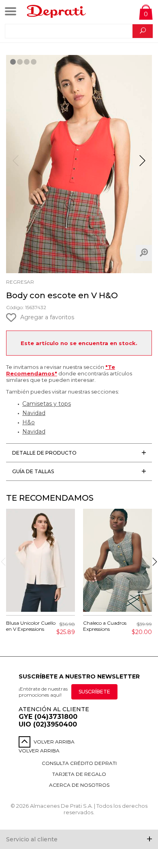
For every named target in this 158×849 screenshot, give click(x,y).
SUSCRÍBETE (94, 692)
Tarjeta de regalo (79, 774)
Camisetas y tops (46, 403)
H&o (28, 422)
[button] (142, 164)
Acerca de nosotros (79, 785)
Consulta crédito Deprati (79, 763)
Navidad (33, 413)
